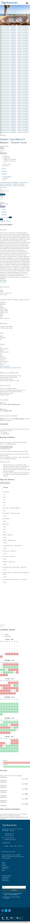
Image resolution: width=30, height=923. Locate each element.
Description (3, 153)
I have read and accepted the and (13, 894)
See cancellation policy (6, 447)
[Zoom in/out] (4, 150)
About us (4, 864)
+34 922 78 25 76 (9, 834)
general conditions (13, 894)
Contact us (4, 868)
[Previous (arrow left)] (0, 626)
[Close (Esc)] (0, 150)
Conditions (5, 178)
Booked (5, 760)
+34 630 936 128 (8, 835)
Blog (3, 870)
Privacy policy (5, 880)
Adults (1, 196)
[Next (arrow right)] (2, 626)
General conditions (6, 875)
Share (2, 148)
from (1, 187)
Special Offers (5, 867)
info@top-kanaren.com (10, 839)
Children (2, 202)
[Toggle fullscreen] (2, 150)
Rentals (4, 865)
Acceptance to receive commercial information (12, 897)
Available (5, 764)
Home (3, 862)
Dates (1, 191)
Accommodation (7, 176)
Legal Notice (5, 879)
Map (4, 179)
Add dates (2, 194)
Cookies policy (5, 877)
